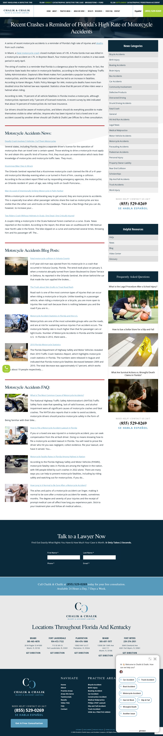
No (77, 374)
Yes (85, 374)
